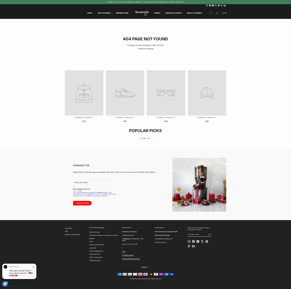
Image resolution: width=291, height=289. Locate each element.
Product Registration (96, 251)
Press (157, 13)
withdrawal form (94, 254)
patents (91, 238)
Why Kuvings (104, 13)
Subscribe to (79, 172)
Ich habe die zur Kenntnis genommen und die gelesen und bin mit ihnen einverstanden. (94, 193)
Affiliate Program (95, 260)
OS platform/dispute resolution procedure (103, 235)
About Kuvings (194, 13)
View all (145, 138)
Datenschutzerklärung (72, 234)
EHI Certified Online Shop (131, 259)
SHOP (90, 13)
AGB (105, 194)
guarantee (92, 248)
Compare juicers (127, 255)
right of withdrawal (95, 257)
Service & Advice (174, 13)
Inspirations (122, 13)
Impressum (68, 228)
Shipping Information (96, 245)
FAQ (123, 251)
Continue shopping (145, 49)
